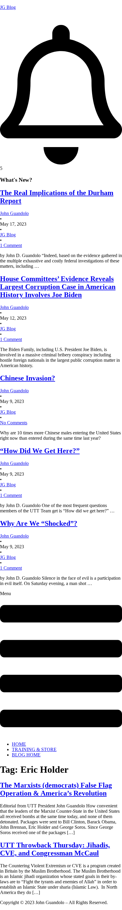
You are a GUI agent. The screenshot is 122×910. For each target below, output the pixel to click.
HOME (19, 744)
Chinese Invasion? (27, 378)
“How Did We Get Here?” (40, 451)
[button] (61, 664)
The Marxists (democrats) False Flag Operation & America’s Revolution (56, 789)
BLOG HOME (26, 754)
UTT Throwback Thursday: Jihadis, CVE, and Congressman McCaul (55, 849)
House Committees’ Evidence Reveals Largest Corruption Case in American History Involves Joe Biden (57, 287)
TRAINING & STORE (34, 749)
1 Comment (11, 245)
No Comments (13, 422)
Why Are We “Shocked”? (38, 523)
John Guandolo (14, 17)
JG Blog (8, 7)
